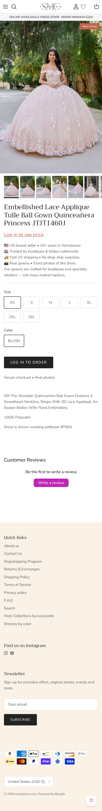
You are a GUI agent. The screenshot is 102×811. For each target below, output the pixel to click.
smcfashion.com (26, 794)
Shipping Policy (17, 577)
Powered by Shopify (51, 794)
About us (11, 545)
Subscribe (20, 720)
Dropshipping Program (23, 561)
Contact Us (13, 553)
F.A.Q (8, 600)
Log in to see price (24, 234)
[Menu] (5, 6)
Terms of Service (17, 584)
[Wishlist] (83, 7)
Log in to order (28, 362)
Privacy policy (15, 592)
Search (9, 608)
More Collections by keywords (29, 615)
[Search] (16, 6)
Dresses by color (17, 623)
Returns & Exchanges (22, 569)
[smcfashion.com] (50, 6)
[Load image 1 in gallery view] (51, 97)
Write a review (51, 483)
